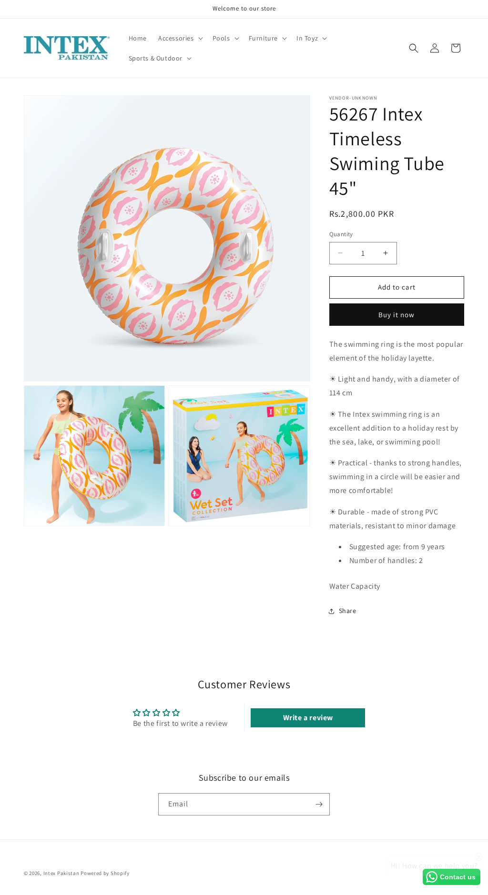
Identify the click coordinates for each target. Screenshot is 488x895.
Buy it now (396, 314)
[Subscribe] (318, 804)
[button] (179, 38)
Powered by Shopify (105, 873)
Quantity (341, 234)
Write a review (308, 718)
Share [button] (347, 610)
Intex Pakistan (61, 873)
